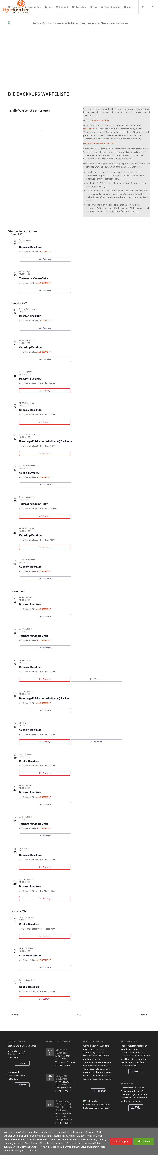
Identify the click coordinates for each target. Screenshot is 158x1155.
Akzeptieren (144, 1141)
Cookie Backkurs (29, 472)
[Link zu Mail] (152, 6)
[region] (79, 1141)
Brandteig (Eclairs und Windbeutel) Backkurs (45, 441)
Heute (79, 1014)
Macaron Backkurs (30, 316)
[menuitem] (14, 7)
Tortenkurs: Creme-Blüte (33, 278)
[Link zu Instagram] (143, 6)
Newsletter (88, 128)
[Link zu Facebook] (148, 6)
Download (92, 1059)
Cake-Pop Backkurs (31, 347)
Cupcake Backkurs (30, 247)
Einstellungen (121, 1141)
